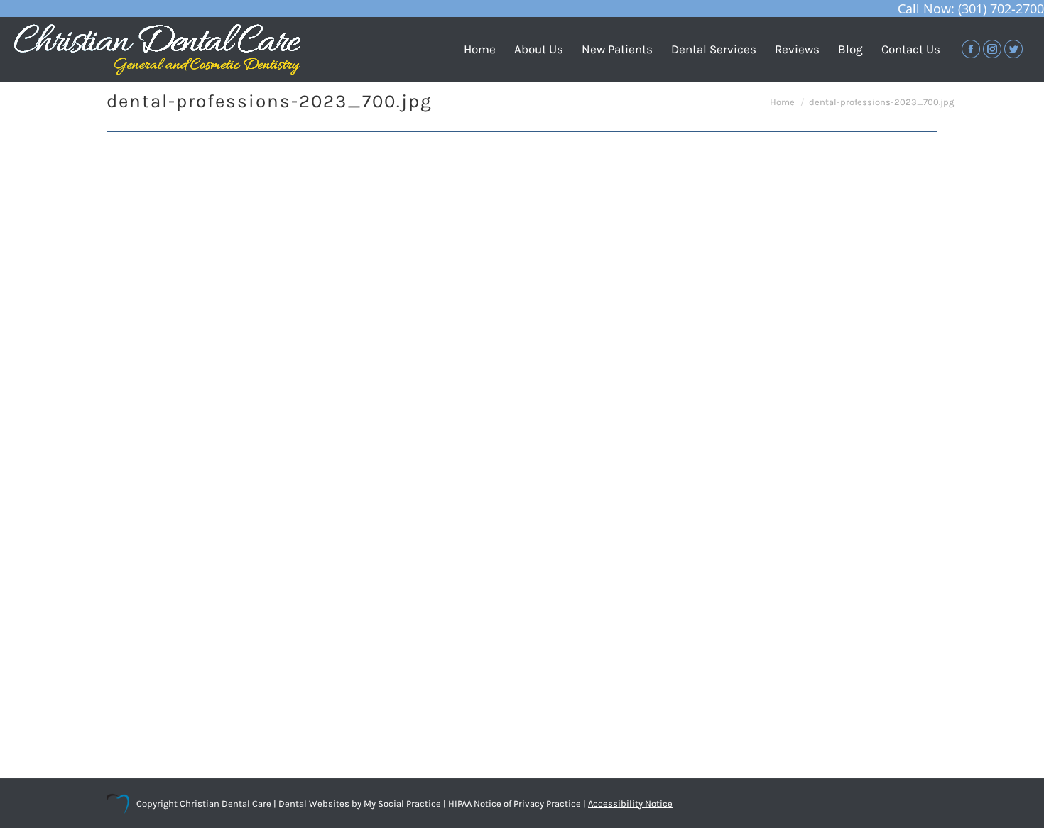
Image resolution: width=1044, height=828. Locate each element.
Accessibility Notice (630, 803)
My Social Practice (401, 803)
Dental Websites (313, 803)
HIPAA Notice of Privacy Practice (514, 803)
